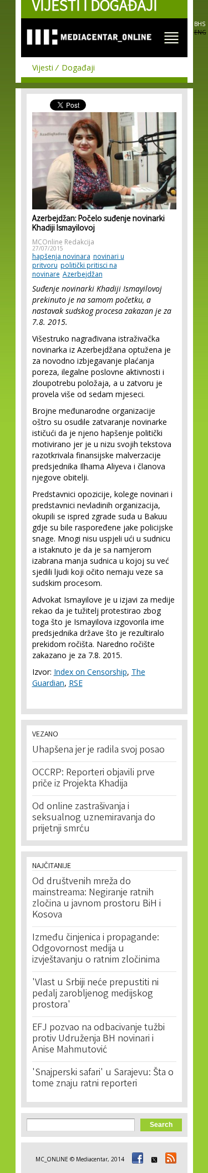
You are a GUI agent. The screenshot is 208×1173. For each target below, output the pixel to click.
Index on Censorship (90, 671)
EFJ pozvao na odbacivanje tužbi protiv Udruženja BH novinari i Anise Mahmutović (98, 1039)
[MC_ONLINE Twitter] (152, 1159)
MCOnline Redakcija (63, 242)
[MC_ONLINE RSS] (169, 1159)
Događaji (78, 67)
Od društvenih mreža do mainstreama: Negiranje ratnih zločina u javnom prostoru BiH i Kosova (96, 899)
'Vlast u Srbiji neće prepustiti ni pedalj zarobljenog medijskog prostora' (95, 994)
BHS (199, 24)
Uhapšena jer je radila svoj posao (98, 750)
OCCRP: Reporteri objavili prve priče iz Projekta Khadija (93, 778)
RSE (76, 683)
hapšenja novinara (61, 256)
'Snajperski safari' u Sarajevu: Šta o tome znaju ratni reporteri (103, 1078)
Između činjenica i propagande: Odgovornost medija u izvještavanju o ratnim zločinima (96, 949)
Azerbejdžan (83, 274)
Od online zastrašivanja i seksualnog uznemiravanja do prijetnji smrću (93, 818)
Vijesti (42, 67)
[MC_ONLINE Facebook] (136, 1159)
